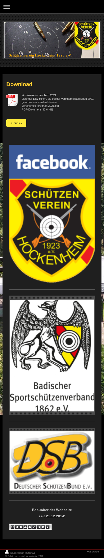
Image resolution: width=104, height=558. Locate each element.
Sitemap (30, 553)
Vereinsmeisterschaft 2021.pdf (40, 105)
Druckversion (17, 553)
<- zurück (16, 123)
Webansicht (93, 551)
